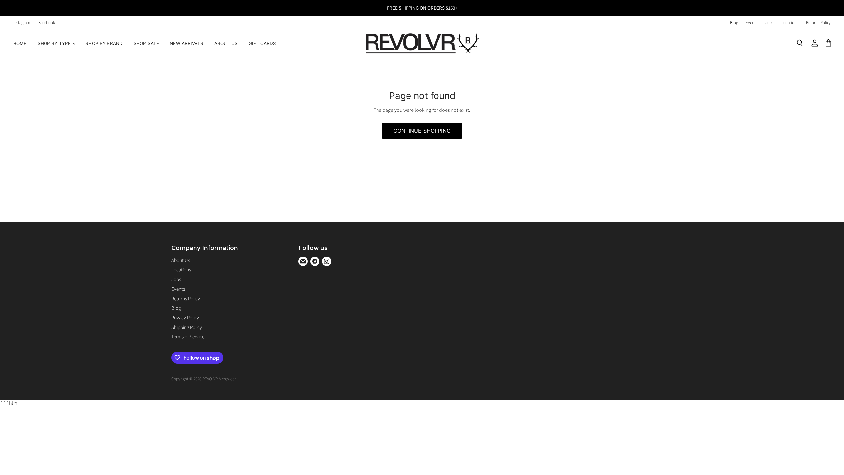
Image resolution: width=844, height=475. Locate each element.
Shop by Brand (104, 43)
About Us (226, 43)
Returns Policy (818, 22)
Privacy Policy (185, 317)
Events (751, 22)
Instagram (21, 22)
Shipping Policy (186, 327)
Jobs (769, 22)
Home (20, 43)
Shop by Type (55, 43)
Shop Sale (146, 43)
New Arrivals (186, 43)
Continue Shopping (422, 130)
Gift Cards (262, 43)
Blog (734, 22)
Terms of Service (187, 336)
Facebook (46, 22)
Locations (789, 22)
